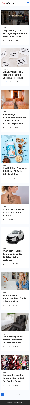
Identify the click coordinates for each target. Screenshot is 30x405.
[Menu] (28, 3)
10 (12, 394)
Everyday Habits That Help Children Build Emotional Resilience (13, 75)
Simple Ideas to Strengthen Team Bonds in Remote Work (14, 298)
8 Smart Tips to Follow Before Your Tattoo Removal (13, 212)
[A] (15, 204)
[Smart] (15, 245)
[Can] (15, 331)
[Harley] (15, 369)
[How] (15, 109)
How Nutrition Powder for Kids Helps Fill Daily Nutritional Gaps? (15, 171)
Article (4, 28)
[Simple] (15, 289)
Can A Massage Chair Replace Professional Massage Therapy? (13, 339)
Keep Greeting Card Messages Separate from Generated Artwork (14, 33)
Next (16, 394)
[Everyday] (15, 66)
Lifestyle (5, 69)
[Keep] (15, 24)
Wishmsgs (20, 402)
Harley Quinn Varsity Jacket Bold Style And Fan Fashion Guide (13, 378)
